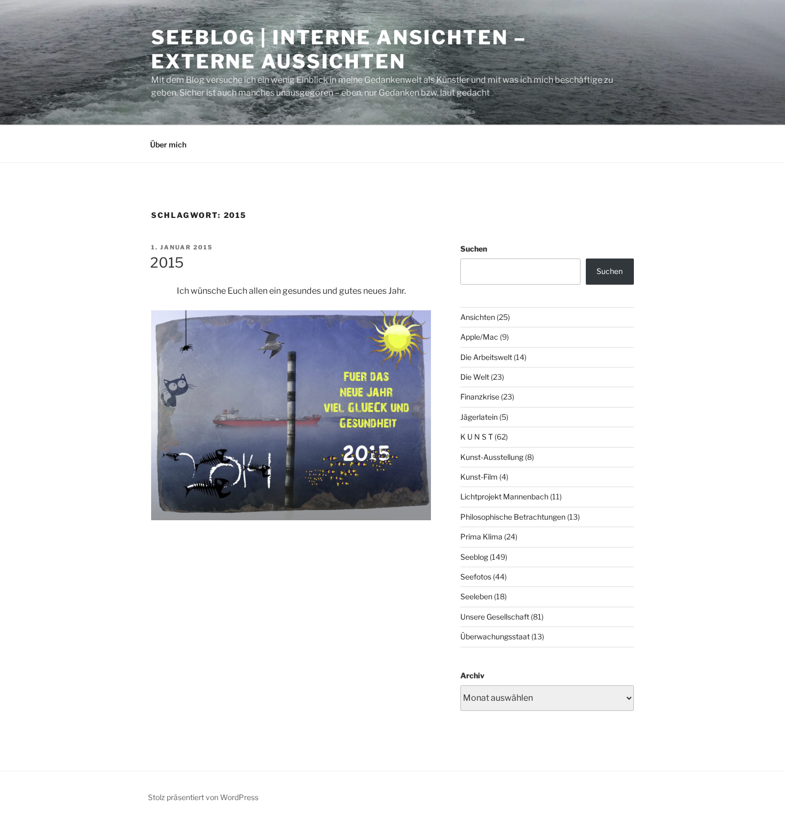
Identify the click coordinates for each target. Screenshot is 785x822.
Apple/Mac (479, 336)
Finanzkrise (479, 396)
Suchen (473, 248)
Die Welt (474, 376)
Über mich (168, 144)
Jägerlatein (479, 416)
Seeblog (474, 556)
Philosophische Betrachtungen (513, 516)
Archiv (472, 675)
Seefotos (475, 576)
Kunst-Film (479, 476)
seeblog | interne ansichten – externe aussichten (339, 49)
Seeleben (476, 596)
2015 (167, 262)
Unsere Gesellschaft (494, 616)
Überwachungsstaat (495, 636)
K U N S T (476, 436)
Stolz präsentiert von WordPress (203, 797)
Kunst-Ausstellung (491, 456)
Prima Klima (481, 536)
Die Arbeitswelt (486, 357)
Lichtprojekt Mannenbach (504, 496)
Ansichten (477, 317)
